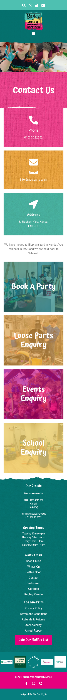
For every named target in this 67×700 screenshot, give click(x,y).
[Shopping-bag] (37, 5)
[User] (30, 5)
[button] (33, 33)
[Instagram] (33, 683)
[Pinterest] (40, 683)
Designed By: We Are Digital (33, 694)
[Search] (24, 5)
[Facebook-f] (26, 683)
